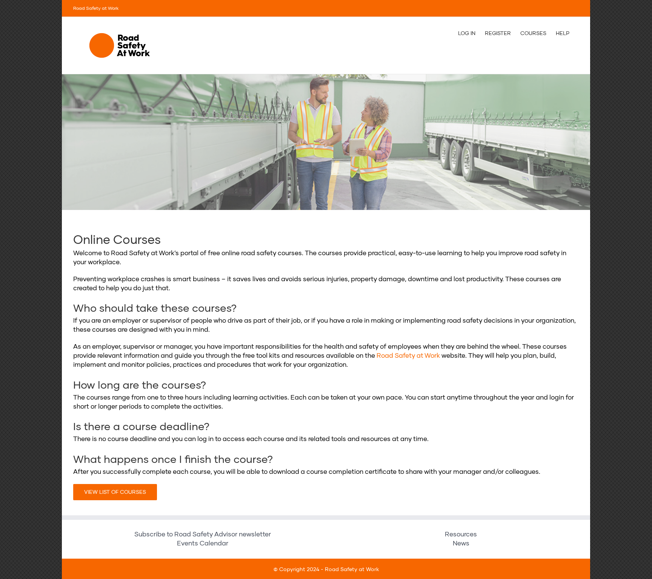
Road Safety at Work (408, 356)
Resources (461, 534)
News (461, 543)
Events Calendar (202, 543)
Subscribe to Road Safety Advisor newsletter (202, 534)
